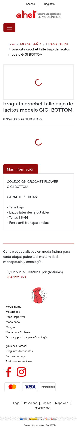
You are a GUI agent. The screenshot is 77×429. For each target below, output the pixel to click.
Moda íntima (13, 306)
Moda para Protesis (18, 332)
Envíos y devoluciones (19, 361)
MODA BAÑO (30, 43)
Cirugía (10, 327)
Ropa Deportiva (15, 316)
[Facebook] (8, 371)
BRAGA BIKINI (57, 43)
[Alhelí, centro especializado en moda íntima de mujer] (38, 14)
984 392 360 (16, 276)
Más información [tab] (20, 169)
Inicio (11, 43)
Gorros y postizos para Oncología (26, 337)
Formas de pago (16, 356)
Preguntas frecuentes (19, 351)
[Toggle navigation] (9, 27)
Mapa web (61, 403)
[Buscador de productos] (65, 27)
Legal (16, 403)
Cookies (46, 403)
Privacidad (30, 403)
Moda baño (13, 322)
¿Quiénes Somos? (16, 346)
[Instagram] (21, 371)
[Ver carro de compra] (72, 27)
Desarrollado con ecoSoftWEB (39, 425)
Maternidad (13, 311)
